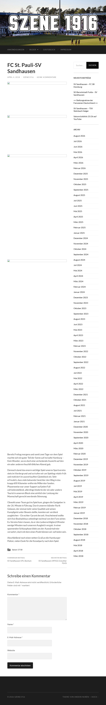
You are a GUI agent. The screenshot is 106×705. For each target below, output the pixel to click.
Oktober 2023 (80, 308)
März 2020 (78, 448)
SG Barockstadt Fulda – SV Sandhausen (85, 93)
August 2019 (79, 480)
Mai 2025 (78, 211)
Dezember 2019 (81, 459)
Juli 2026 (78, 141)
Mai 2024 (78, 270)
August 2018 (79, 540)
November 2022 (81, 351)
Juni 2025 (78, 206)
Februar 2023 (80, 346)
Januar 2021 (79, 421)
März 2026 (78, 162)
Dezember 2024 (81, 238)
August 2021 (79, 405)
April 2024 (78, 276)
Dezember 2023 (81, 297)
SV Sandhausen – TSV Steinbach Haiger (83, 109)
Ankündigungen (15, 50)
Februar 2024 (80, 286)
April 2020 (78, 443)
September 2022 (81, 362)
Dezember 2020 (81, 426)
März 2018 (78, 556)
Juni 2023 (78, 324)
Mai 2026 (78, 152)
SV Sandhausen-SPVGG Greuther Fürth (53, 560)
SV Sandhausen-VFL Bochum (19, 559)
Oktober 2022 (80, 356)
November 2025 (81, 179)
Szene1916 (28, 77)
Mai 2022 (78, 378)
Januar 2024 (79, 292)
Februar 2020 (80, 453)
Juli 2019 (78, 486)
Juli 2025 (78, 200)
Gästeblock (49, 50)
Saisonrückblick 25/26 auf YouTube (85, 117)
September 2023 (81, 313)
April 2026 (78, 157)
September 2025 (81, 189)
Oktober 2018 (80, 529)
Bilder (32, 50)
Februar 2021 (80, 416)
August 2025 (79, 195)
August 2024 (79, 260)
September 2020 (81, 437)
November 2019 (81, 464)
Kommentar (13, 594)
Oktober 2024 (80, 249)
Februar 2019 (80, 507)
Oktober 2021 (80, 400)
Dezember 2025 (81, 173)
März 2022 (78, 389)
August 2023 (79, 319)
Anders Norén (81, 697)
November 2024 (81, 243)
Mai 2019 (78, 491)
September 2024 (81, 254)
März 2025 (78, 222)
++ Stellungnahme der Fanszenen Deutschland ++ (86, 101)
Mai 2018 (78, 545)
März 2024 (78, 281)
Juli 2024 (78, 265)
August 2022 (79, 367)
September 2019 (81, 475)
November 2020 (81, 432)
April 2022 (78, 383)
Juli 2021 (78, 410)
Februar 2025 (80, 227)
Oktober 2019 (80, 470)
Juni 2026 (78, 146)
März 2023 (78, 340)
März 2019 (78, 502)
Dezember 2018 (81, 518)
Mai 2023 (78, 330)
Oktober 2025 (80, 184)
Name (10, 624)
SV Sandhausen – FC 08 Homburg (84, 85)
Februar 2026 (80, 168)
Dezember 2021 (81, 394)
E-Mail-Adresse (14, 637)
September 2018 (81, 534)
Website (11, 650)
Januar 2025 (79, 233)
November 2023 (81, 303)
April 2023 (78, 335)
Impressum (65, 50)
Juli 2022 (78, 373)
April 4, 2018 (13, 77)
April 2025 (78, 216)
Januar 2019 (79, 513)
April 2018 (78, 550)
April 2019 (78, 497)
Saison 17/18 (17, 550)
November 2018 (81, 523)
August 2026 (79, 136)
